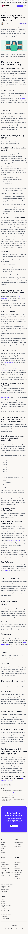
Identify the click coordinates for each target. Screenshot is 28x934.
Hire (2, 850)
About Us (16, 864)
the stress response (8, 362)
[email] (10, 785)
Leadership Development (6, 880)
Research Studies (18, 870)
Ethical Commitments (5, 908)
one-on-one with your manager (14, 540)
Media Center (17, 868)
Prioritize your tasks (8, 186)
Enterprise (3, 862)
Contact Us (17, 876)
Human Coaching (18, 846)
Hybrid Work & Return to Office (6, 887)
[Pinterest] (19, 928)
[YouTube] (8, 928)
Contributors (17, 874)
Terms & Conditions (5, 918)
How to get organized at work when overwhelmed (13, 793)
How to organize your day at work (9, 792)
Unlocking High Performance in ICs (7, 873)
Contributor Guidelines (6, 914)
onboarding (22, 98)
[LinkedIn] (5, 928)
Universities (3, 866)
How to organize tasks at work (8, 795)
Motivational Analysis (19, 842)
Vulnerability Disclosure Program (6, 911)
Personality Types (18, 872)
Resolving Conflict (5, 889)
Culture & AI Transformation (7, 884)
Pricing (2, 899)
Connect (3, 842)
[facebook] (2, 785)
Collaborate (3, 846)
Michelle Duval (4, 901)
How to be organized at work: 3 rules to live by (12, 790)
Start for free (20, 5)
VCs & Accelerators (5, 864)
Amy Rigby (7, 23)
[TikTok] (22, 928)
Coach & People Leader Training (6, 906)
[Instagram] (17, 928)
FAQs (16, 866)
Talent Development (5, 877)
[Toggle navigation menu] (25, 6)
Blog (5, 12)
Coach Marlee (18, 844)
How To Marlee (18, 862)
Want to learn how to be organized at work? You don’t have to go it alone (13, 800)
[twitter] (5, 785)
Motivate (3, 844)
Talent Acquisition (5, 868)
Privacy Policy (4, 916)
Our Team (3, 903)
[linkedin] (7, 785)
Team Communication (5, 882)
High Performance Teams (6, 875)
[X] (14, 928)
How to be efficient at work (8, 797)
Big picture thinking (5, 397)
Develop (3, 848)
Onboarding (3, 870)
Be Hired (3, 852)
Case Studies (4, 891)
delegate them (6, 570)
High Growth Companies (6, 860)
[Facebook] (11, 928)
